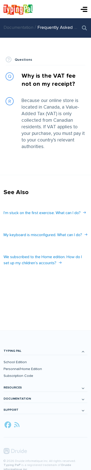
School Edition (15, 362)
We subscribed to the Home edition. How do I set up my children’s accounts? (43, 259)
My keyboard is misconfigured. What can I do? (43, 234)
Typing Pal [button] (12, 351)
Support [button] (11, 410)
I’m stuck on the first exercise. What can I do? (42, 212)
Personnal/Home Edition (23, 369)
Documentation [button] (17, 399)
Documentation (19, 27)
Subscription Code (18, 376)
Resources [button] (13, 388)
